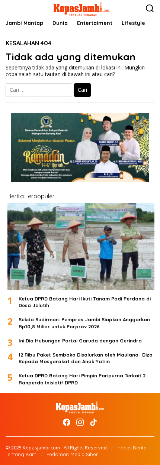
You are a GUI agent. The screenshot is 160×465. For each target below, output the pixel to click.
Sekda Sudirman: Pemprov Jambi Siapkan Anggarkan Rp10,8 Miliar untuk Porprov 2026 (84, 322)
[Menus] (11, 8)
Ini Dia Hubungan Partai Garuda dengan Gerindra (80, 341)
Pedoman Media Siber (72, 454)
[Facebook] (66, 422)
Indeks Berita (131, 448)
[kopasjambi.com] (81, 8)
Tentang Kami (22, 454)
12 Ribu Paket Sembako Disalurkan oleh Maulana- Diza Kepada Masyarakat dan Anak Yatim (86, 358)
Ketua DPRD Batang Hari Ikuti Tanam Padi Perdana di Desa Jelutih (85, 302)
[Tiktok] (93, 422)
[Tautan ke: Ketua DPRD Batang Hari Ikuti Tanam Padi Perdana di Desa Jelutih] (80, 246)
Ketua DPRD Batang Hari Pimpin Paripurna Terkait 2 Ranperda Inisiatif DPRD (82, 379)
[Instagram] (80, 422)
